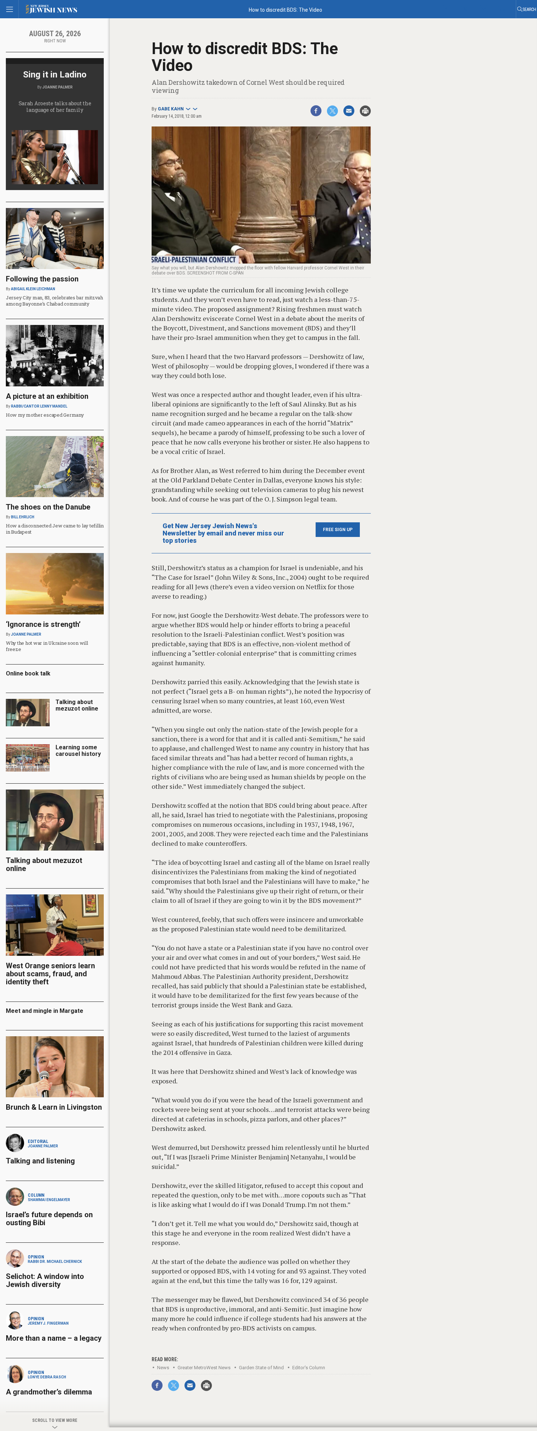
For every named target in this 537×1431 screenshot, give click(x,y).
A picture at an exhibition (47, 396)
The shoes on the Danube (48, 507)
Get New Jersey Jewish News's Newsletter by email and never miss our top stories (223, 533)
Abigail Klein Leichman (33, 289)
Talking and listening (40, 1160)
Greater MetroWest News (204, 1367)
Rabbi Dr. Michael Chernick (55, 1262)
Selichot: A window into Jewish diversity (45, 1280)
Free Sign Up (338, 529)
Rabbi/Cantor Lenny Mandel (39, 406)
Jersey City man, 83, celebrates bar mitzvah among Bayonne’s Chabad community (54, 300)
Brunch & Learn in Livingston (54, 1107)
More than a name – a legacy (54, 1338)
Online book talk (28, 673)
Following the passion (42, 279)
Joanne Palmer (57, 87)
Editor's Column (308, 1367)
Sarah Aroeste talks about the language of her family (55, 106)
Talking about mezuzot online (77, 705)
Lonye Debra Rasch (47, 1377)
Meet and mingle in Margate (44, 1010)
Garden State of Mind (261, 1367)
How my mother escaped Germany (45, 415)
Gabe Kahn (171, 108)
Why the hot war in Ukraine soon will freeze (47, 646)
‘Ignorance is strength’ (43, 624)
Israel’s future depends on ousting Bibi (49, 1218)
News (163, 1367)
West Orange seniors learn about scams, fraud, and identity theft (50, 973)
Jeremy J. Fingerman (48, 1323)
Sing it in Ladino (55, 74)
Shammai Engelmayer (49, 1200)
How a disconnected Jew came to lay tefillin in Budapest (55, 528)
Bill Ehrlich (22, 517)
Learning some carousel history (78, 750)
